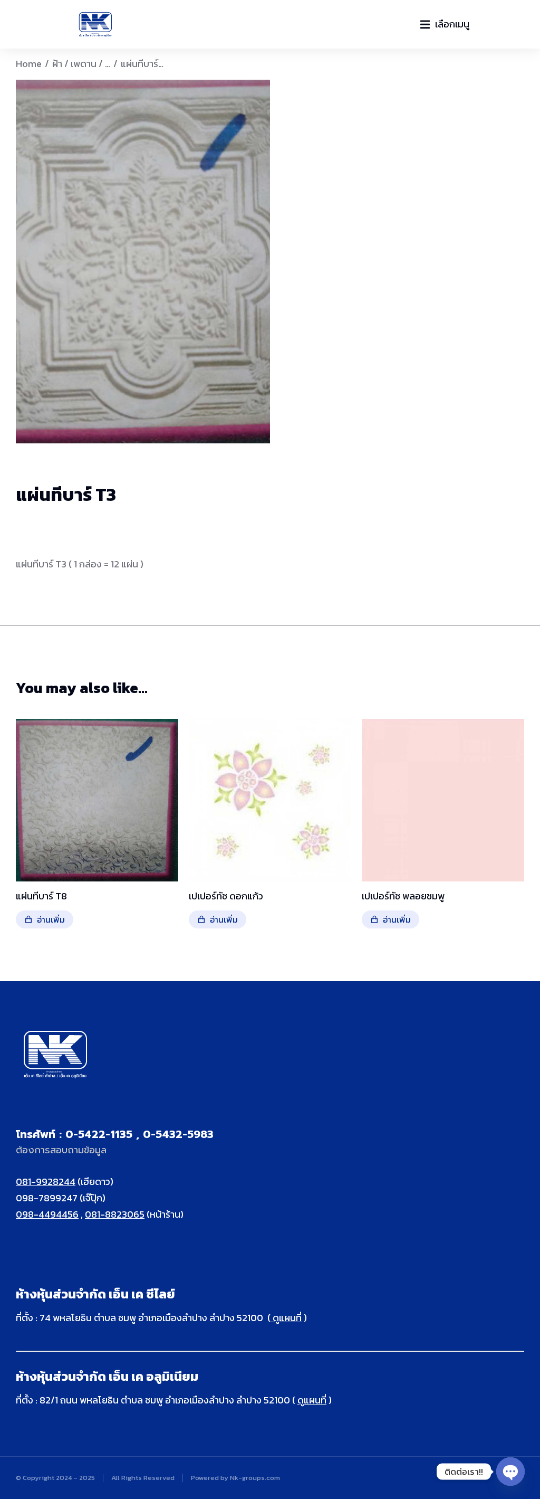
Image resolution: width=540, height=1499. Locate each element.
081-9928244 (45, 1181)
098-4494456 (47, 1214)
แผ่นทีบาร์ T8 (41, 896)
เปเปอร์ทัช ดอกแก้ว (226, 896)
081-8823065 (114, 1214)
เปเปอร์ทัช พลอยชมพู (403, 896)
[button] (444, 24)
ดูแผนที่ (286, 1318)
